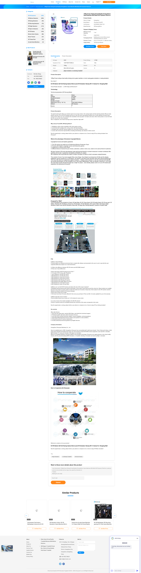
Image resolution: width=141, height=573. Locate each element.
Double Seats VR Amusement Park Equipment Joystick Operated (38, 53)
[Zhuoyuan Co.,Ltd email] (28, 82)
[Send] (137, 570)
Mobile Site (29, 554)
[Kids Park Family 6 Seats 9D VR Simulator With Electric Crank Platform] (59, 510)
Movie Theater (36, 36)
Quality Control (29, 550)
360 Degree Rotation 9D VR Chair (38, 57)
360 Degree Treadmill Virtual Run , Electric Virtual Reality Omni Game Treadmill (48, 548)
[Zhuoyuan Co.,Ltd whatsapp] (32, 82)
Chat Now (109, 2)
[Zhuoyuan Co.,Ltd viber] (39, 82)
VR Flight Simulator (36, 26)
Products (28, 544)
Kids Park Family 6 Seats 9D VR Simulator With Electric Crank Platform (58, 524)
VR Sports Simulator (36, 28)
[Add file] (112, 570)
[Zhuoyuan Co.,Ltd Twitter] (60, 564)
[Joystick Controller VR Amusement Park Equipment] (29, 62)
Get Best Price (90, 46)
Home (27, 542)
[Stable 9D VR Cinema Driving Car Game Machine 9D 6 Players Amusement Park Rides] (103, 510)
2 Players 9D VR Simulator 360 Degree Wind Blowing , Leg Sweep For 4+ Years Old (81, 524)
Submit (58, 482)
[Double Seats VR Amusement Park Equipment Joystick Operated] (29, 53)
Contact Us (29, 552)
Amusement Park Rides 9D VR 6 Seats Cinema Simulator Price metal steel (35, 524)
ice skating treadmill (66, 456)
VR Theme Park (36, 39)
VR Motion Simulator (36, 18)
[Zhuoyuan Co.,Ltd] (32, 2)
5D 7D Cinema (36, 31)
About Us (28, 546)
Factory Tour (29, 548)
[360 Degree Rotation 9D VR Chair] (29, 57)
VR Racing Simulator (36, 20)
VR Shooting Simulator (36, 23)
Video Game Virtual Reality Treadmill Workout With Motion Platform (48, 541)
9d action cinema (78, 456)
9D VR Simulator (36, 15)
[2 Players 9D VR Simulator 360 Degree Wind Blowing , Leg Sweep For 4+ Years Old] (81, 510)
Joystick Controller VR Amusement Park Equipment (38, 63)
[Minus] (137, 538)
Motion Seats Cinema (36, 34)
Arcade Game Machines (36, 42)
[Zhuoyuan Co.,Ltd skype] (35, 82)
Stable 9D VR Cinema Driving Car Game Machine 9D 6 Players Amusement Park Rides (102, 524)
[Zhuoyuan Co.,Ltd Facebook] (63, 564)
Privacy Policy (29, 556)
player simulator (55, 456)
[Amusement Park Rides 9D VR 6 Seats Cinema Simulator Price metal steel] (37, 510)
